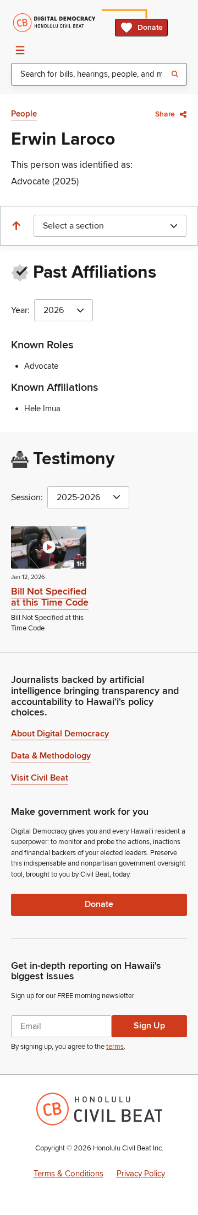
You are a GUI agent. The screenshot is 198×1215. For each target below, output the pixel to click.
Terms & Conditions (68, 1174)
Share (165, 114)
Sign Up (149, 1025)
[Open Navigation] (20, 50)
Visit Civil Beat (39, 777)
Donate (150, 27)
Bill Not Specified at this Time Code (50, 596)
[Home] (54, 22)
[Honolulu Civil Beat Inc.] (99, 1109)
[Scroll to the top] (16, 226)
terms (115, 1046)
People (24, 114)
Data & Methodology (51, 755)
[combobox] (99, 74)
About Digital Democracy (60, 733)
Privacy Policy (141, 1174)
